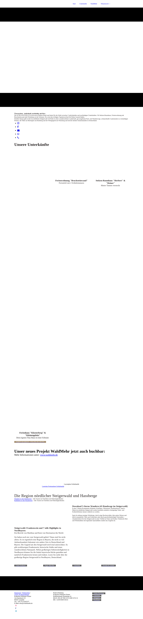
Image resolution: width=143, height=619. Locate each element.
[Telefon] (18, 137)
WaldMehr (94, 4)
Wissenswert (105, 4)
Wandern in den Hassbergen (23, 499)
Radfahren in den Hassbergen (23, 500)
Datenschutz (26, 593)
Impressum (17, 593)
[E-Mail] (18, 130)
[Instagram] (18, 123)
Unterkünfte (83, 4)
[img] (31, 7)
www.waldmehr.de (49, 455)
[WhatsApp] (18, 134)
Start (74, 4)
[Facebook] (18, 127)
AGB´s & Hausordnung (21, 594)
